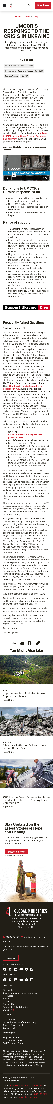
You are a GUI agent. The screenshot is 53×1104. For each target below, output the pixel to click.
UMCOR (24, 76)
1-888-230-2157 (40, 1094)
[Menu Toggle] (5, 5)
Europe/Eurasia (11, 76)
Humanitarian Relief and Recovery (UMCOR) (24, 71)
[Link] (38, 643)
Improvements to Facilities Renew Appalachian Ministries (24, 695)
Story (35, 16)
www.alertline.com (28, 1097)
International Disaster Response (19, 66)
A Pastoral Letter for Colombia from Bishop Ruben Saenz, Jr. (25, 747)
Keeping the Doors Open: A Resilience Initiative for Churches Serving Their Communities (26, 800)
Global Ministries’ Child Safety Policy (25, 1085)
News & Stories (22, 16)
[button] (29, 5)
